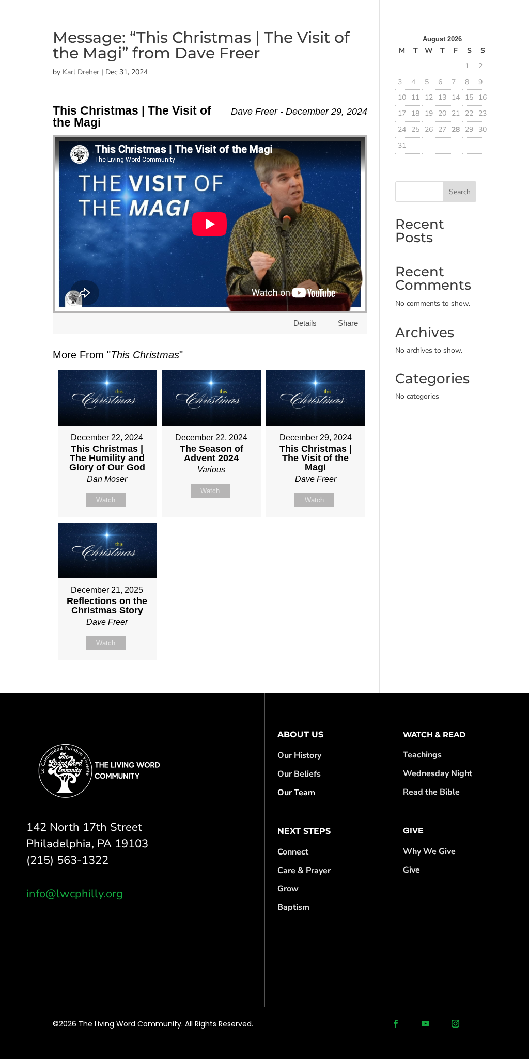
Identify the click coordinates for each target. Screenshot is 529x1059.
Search (460, 192)
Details (305, 323)
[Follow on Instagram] (455, 1024)
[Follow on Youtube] (425, 1024)
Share (348, 323)
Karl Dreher (81, 72)
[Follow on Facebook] (395, 1024)
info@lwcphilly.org (74, 894)
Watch (105, 500)
